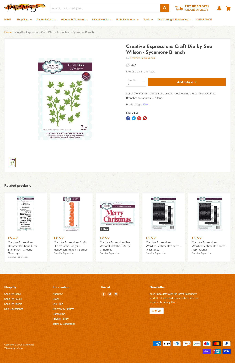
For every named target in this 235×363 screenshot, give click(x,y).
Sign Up (156, 310)
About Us (58, 293)
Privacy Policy (61, 318)
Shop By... (23, 19)
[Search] (164, 8)
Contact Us (59, 313)
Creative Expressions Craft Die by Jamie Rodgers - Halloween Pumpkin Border (70, 246)
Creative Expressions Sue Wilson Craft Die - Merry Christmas (115, 246)
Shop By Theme (13, 303)
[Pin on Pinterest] (145, 118)
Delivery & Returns (63, 308)
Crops (56, 298)
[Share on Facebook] (128, 118)
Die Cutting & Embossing (173, 19)
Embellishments (126, 19)
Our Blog (58, 303)
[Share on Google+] (139, 118)
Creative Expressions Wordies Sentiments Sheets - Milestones (163, 246)
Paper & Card (45, 19)
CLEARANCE (204, 19)
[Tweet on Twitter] (134, 118)
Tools (147, 19)
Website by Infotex (13, 348)
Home (8, 32)
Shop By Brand (12, 293)
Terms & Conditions (64, 323)
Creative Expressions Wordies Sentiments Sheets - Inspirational (209, 246)
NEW (7, 19)
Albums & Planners (73, 19)
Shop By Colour (13, 298)
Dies (146, 104)
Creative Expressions (142, 57)
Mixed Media (100, 19)
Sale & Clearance (13, 308)
